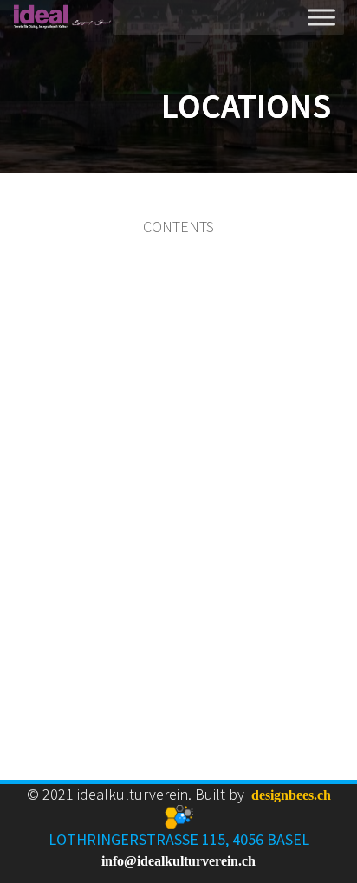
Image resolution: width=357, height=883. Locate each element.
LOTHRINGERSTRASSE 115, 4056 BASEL (179, 839)
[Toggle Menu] (321, 17)
